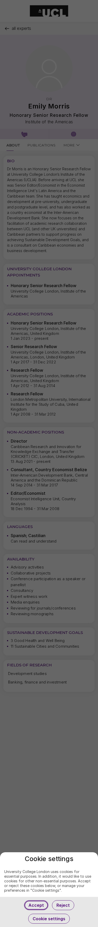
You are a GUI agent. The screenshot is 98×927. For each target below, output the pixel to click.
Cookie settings (49, 918)
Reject (63, 905)
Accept (36, 905)
